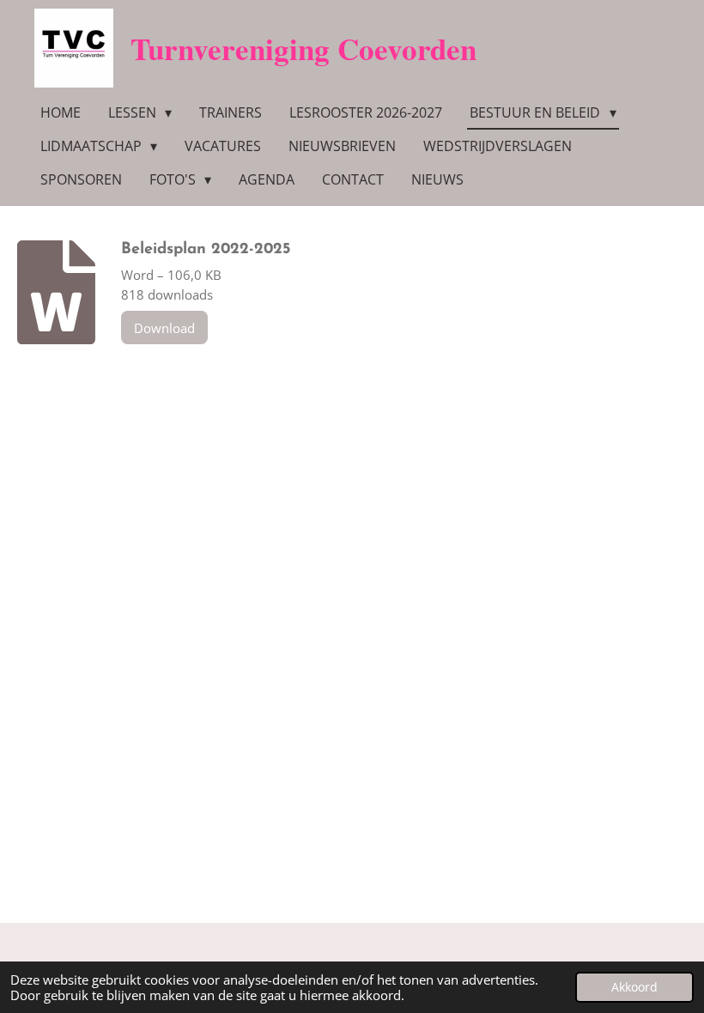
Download (164, 328)
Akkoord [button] (634, 987)
